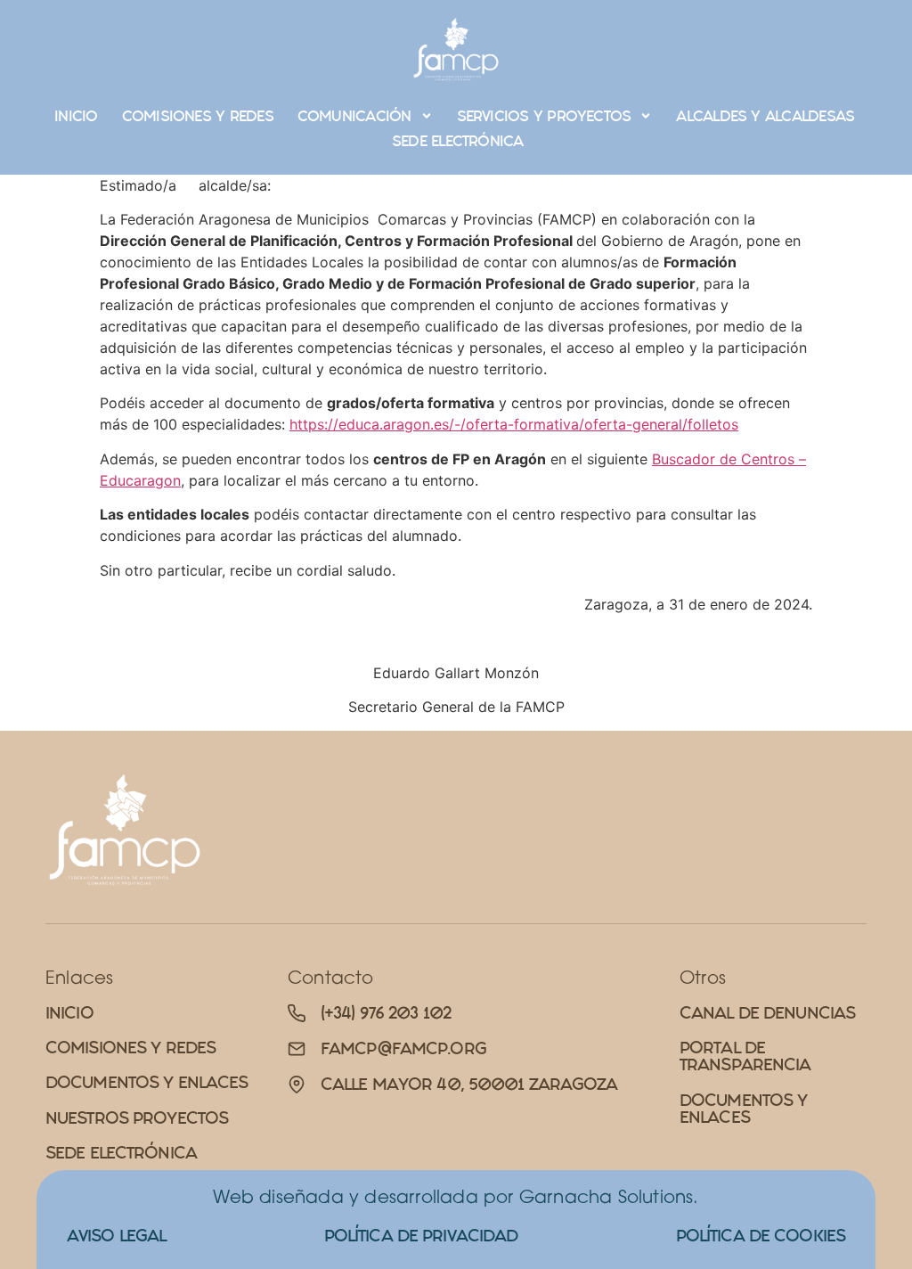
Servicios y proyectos (544, 116)
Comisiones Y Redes (197, 116)
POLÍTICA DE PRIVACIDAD (421, 1235)
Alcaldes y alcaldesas (765, 116)
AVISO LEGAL (116, 1235)
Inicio (75, 116)
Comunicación (354, 116)
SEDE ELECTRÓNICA (458, 141)
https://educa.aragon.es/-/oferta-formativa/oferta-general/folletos (513, 424)
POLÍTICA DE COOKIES (760, 1235)
